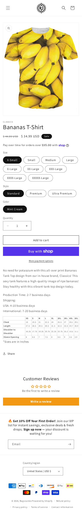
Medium (50, 160)
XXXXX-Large (40, 178)
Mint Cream (15, 209)
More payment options (41, 260)
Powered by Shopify (42, 500)
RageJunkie (26, 500)
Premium (36, 193)
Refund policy (63, 500)
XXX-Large (55, 169)
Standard (13, 193)
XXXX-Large (14, 178)
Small (31, 160)
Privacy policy (20, 507)
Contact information (62, 507)
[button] (8, 8)
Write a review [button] (40, 401)
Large (70, 160)
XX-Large (33, 169)
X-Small (12, 160)
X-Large (12, 169)
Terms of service (39, 507)
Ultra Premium (62, 193)
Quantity (8, 218)
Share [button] (11, 353)
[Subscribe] (69, 444)
